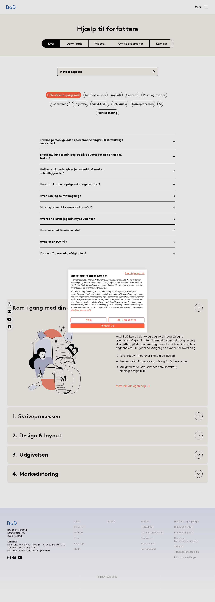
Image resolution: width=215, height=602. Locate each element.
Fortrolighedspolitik (134, 273)
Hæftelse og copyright (81, 310)
